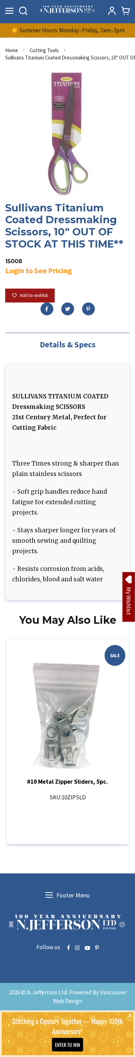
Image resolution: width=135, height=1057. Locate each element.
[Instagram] (77, 948)
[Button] (23, 11)
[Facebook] (46, 308)
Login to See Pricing (38, 270)
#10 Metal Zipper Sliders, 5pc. (67, 781)
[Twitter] (67, 308)
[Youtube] (87, 948)
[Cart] (126, 11)
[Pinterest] (88, 308)
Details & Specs (68, 344)
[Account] (112, 11)
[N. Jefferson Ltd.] (67, 10)
